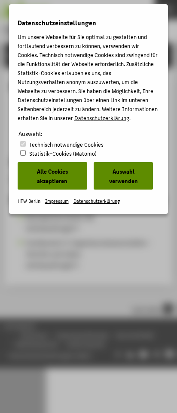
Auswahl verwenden (123, 175)
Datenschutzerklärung (101, 117)
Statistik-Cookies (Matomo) (63, 153)
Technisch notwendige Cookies (66, 144)
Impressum (57, 201)
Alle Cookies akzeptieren (52, 175)
